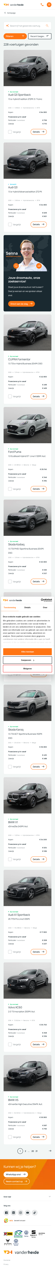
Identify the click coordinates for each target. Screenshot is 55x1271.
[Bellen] (42, 4)
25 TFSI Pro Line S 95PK (19, 919)
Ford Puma (14, 451)
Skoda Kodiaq (16, 544)
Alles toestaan (27, 651)
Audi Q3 (13, 187)
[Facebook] (6, 1213)
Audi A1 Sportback (19, 914)
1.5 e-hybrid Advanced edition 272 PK (25, 191)
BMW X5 (13, 1100)
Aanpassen (26, 660)
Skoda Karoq (15, 729)
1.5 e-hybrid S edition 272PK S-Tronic (25, 99)
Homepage (11, 13)
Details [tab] (27, 607)
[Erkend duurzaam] (18, 1233)
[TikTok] (35, 1213)
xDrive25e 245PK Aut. (18, 826)
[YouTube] (28, 1213)
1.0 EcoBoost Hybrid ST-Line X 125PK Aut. (27, 456)
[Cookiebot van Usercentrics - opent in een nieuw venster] (41, 600)
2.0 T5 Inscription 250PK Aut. (21, 1011)
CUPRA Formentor (19, 359)
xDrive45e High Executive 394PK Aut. (25, 1104)
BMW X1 (13, 822)
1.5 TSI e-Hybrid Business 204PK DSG (25, 363)
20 (32, 1151)
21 (37, 1151)
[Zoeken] (47, 26)
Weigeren (27, 668)
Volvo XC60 (15, 1007)
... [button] (29, 1151)
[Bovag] (8, 1233)
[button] (50, 1151)
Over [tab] (45, 607)
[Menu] (49, 4)
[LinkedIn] (13, 1213)
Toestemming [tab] (10, 607)
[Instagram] (21, 1213)
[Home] (14, 4)
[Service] (26, 1233)
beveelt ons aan (19, 1220)
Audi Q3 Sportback (19, 94)
